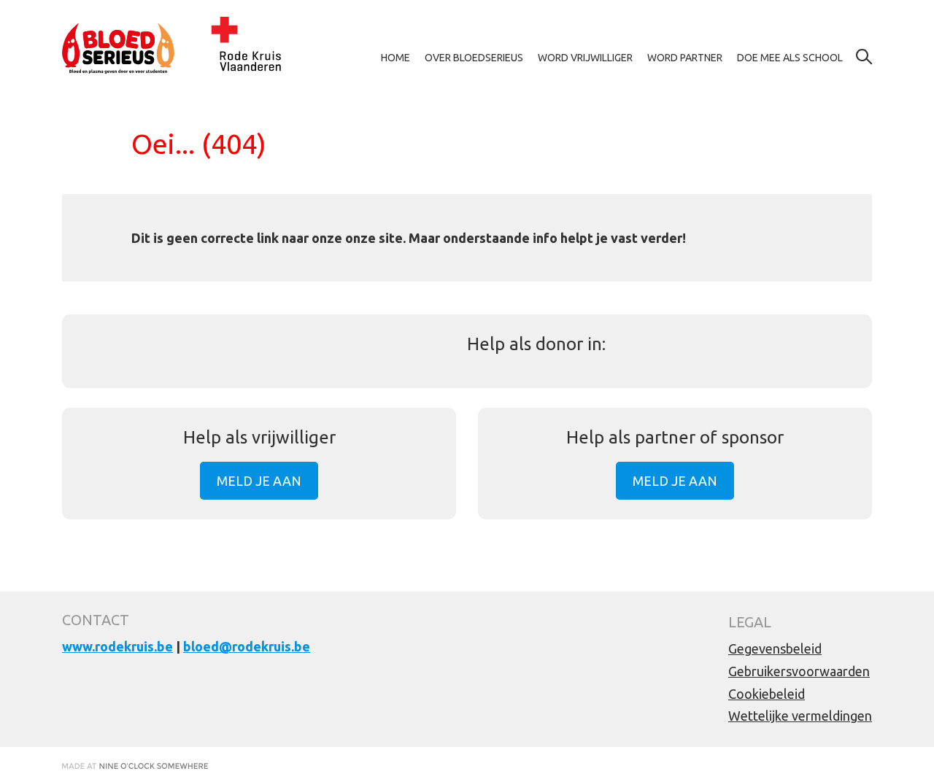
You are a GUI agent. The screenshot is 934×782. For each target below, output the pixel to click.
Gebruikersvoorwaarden (799, 671)
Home (395, 57)
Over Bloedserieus (474, 57)
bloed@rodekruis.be (246, 646)
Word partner (684, 57)
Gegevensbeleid (775, 648)
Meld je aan (259, 480)
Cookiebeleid (766, 693)
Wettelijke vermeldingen (800, 715)
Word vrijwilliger (585, 57)
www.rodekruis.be (117, 646)
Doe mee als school (790, 57)
